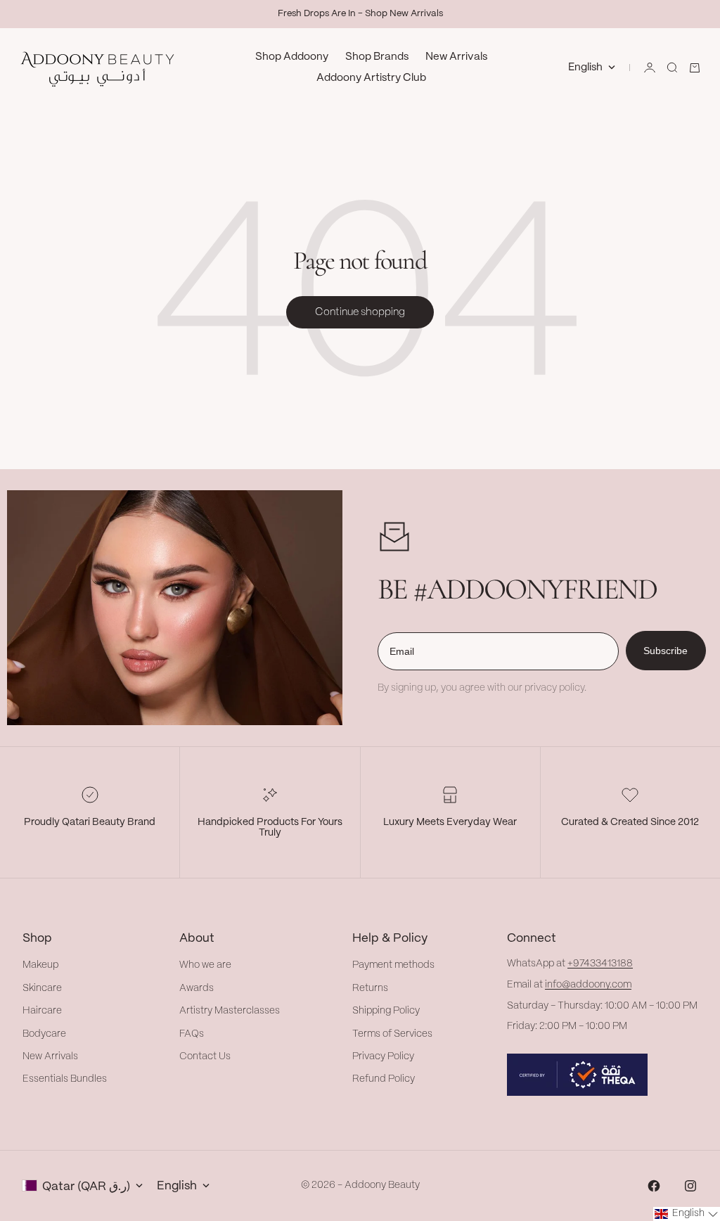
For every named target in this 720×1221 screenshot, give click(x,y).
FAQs (191, 1034)
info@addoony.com (588, 985)
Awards (196, 988)
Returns (370, 988)
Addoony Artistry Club (371, 78)
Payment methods (393, 965)
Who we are (205, 965)
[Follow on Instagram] (690, 1186)
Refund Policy (383, 1079)
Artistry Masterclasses (229, 1011)
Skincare (42, 988)
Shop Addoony (291, 57)
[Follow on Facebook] (654, 1186)
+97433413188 (600, 964)
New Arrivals (456, 57)
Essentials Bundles (64, 1079)
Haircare (42, 1011)
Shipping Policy (386, 1011)
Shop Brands (377, 57)
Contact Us (205, 1056)
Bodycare (44, 1034)
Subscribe (665, 650)
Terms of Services (392, 1034)
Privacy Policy (383, 1056)
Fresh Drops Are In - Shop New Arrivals (360, 13)
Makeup (40, 965)
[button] (686, 1214)
